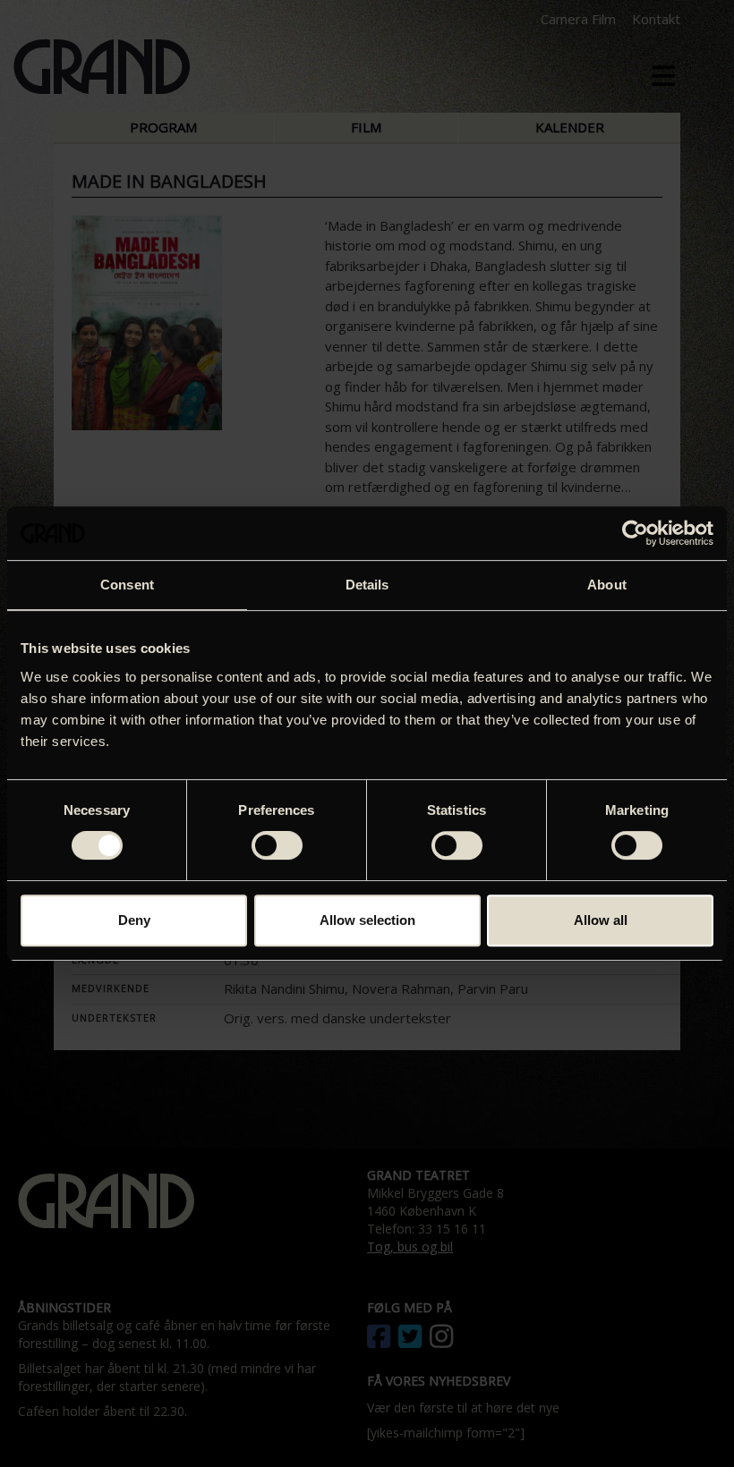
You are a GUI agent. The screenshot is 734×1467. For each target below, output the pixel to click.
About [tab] (607, 584)
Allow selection (367, 920)
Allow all (600, 920)
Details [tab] (367, 584)
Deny (134, 920)
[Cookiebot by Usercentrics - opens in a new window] (635, 533)
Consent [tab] (127, 584)
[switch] (277, 845)
